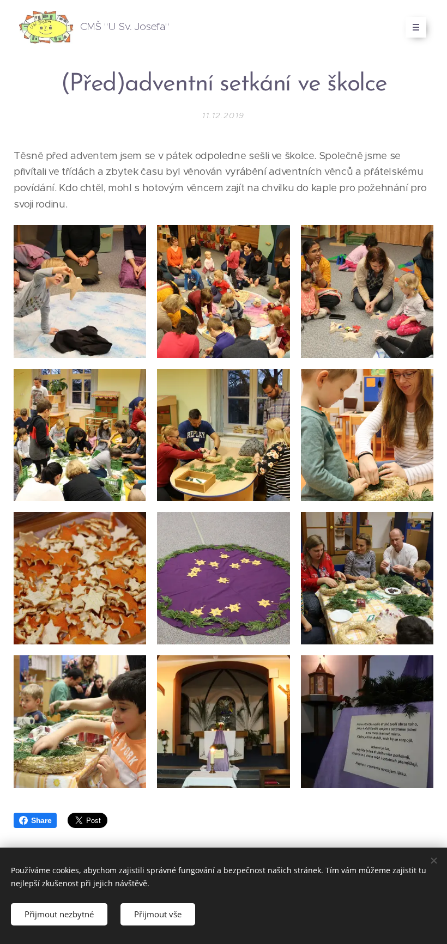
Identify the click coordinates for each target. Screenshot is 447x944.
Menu (416, 27)
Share (41, 820)
